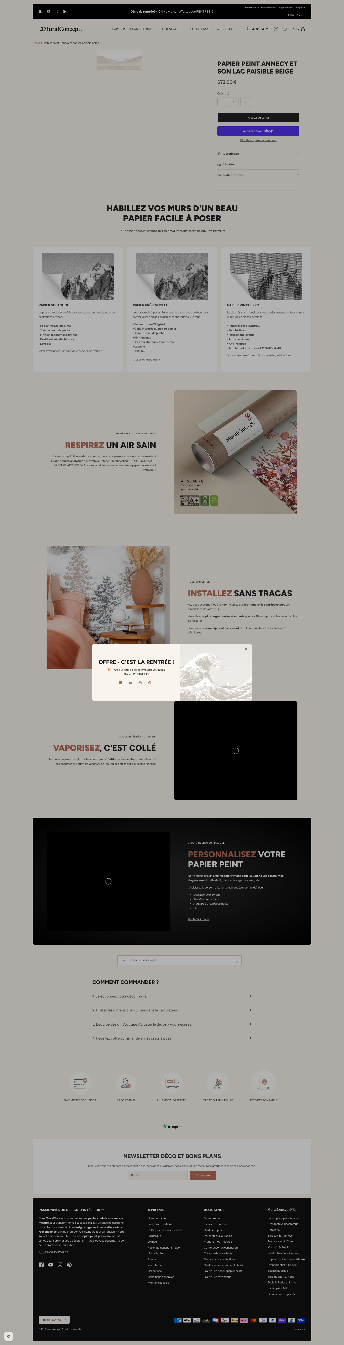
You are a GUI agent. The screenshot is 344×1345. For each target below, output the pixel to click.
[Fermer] (246, 649)
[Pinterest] (150, 682)
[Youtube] (130, 682)
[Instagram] (140, 682)
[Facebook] (120, 682)
